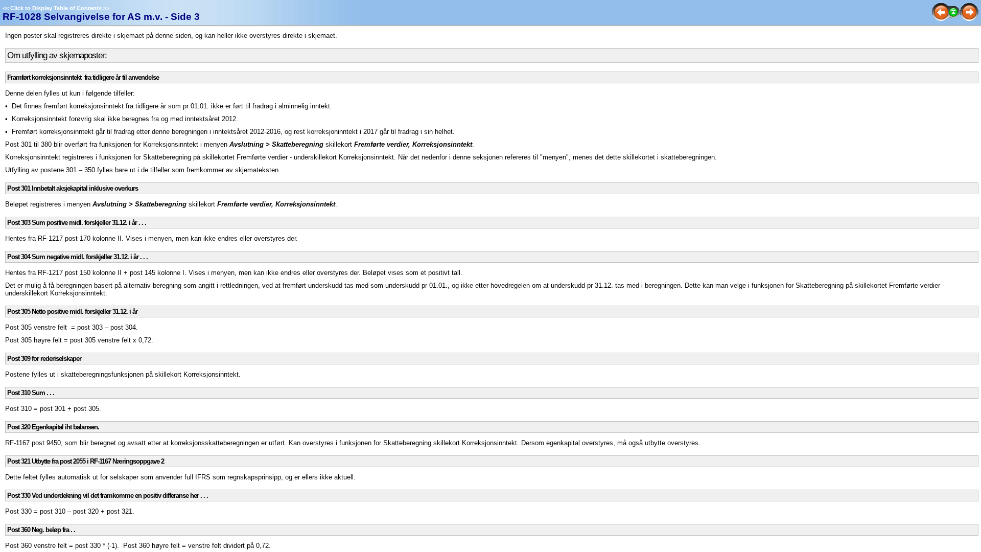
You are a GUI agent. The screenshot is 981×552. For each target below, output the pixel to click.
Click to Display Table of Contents (56, 8)
